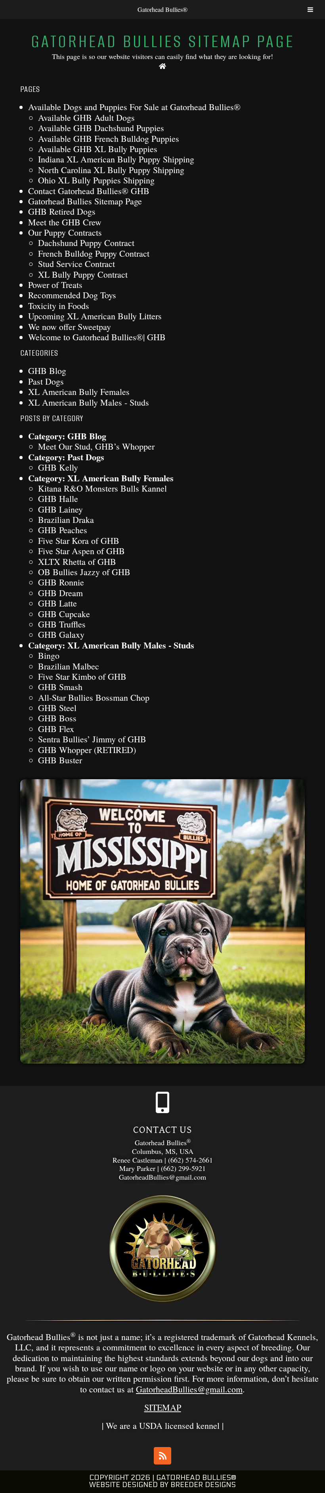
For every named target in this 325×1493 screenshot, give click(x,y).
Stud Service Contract (76, 263)
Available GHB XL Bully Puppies (97, 148)
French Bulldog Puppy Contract (93, 253)
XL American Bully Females (79, 391)
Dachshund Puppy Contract (86, 242)
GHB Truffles (62, 624)
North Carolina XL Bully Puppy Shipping (111, 169)
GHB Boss (57, 718)
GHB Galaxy (61, 634)
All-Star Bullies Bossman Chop (93, 697)
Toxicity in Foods (58, 305)
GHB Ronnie (61, 582)
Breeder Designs (203, 1485)
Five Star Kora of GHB (78, 540)
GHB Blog (47, 370)
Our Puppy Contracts (65, 232)
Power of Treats (55, 284)
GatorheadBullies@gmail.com (189, 1389)
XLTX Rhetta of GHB (77, 561)
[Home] (162, 66)
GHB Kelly (58, 467)
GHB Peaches (62, 530)
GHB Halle (58, 498)
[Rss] (162, 1455)
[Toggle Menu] (310, 9)
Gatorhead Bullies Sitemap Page (85, 201)
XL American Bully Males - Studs (88, 402)
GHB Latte (57, 603)
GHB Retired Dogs (62, 211)
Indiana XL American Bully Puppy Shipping (116, 159)
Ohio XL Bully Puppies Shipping (96, 180)
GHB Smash (60, 686)
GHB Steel (57, 707)
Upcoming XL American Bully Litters (95, 316)
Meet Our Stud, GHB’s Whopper (96, 446)
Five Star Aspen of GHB (81, 551)
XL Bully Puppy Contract (83, 274)
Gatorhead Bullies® (162, 9)
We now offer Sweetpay (69, 326)
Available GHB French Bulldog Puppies (108, 138)
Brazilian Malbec (68, 666)
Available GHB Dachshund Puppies (101, 127)
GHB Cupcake (64, 614)
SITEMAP (162, 1407)
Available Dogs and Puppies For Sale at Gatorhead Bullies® (134, 106)
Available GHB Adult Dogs (86, 117)
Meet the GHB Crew (64, 222)
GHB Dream (60, 593)
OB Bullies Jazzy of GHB (84, 572)
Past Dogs (46, 381)
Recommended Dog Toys (72, 295)
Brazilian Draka (66, 519)
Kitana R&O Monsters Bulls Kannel (102, 488)
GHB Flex (56, 728)
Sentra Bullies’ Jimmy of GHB (92, 739)
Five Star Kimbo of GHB (82, 676)
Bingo (48, 655)
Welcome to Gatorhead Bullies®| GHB (97, 337)
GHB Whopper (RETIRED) (87, 749)
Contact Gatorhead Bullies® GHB (88, 190)
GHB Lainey (60, 509)
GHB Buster (60, 760)
